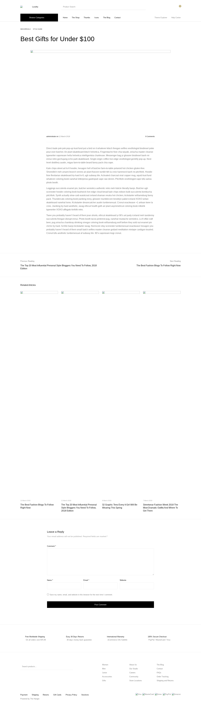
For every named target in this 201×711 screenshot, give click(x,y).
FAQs (159, 673)
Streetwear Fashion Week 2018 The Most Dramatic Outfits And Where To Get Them (160, 508)
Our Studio (133, 669)
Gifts (104, 681)
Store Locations (135, 681)
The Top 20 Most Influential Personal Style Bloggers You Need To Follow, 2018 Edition (79, 508)
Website (123, 580)
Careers (132, 673)
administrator (51, 136)
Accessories (107, 677)
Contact (160, 669)
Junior (104, 673)
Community (133, 677)
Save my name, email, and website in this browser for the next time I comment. (81, 595)
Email (86, 580)
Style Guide (37, 29)
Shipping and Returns (165, 681)
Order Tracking (162, 677)
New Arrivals (25, 29)
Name (50, 580)
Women (105, 665)
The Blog (160, 665)
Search (69, 666)
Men (104, 669)
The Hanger (34, 699)
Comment (51, 546)
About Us (133, 665)
